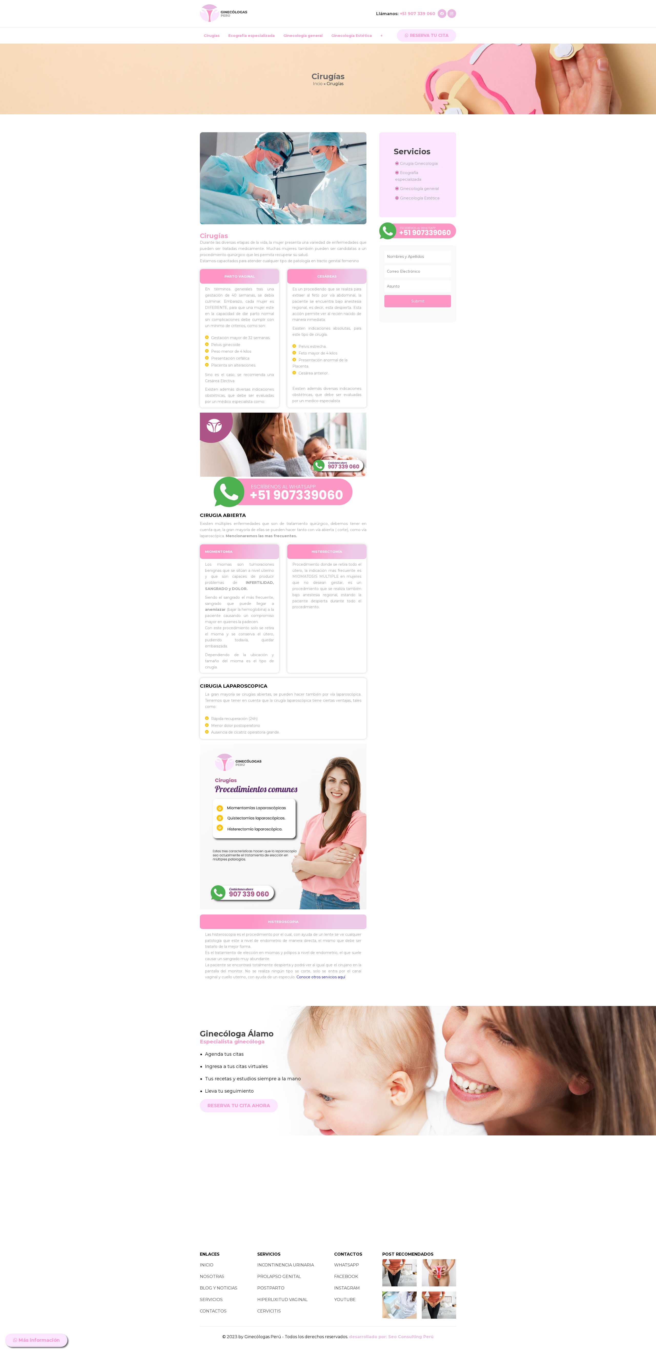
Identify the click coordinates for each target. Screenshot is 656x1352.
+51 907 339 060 (417, 13)
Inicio (206, 1265)
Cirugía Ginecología (418, 163)
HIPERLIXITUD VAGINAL (282, 1299)
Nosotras (212, 1276)
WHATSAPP (346, 1265)
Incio (318, 83)
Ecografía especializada (251, 35)
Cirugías (212, 35)
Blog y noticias (218, 1288)
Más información (38, 1340)
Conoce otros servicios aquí (320, 977)
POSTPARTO (270, 1288)
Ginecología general (303, 35)
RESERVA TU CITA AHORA (239, 1106)
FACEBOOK (346, 1276)
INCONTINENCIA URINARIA (285, 1265)
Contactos (213, 1311)
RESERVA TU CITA (428, 35)
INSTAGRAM (347, 1288)
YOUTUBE (345, 1299)
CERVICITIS (269, 1311)
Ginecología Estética (351, 35)
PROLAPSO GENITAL (279, 1276)
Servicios (211, 1299)
